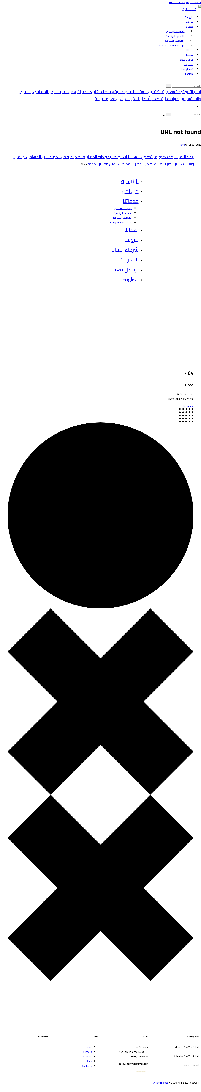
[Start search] (168, 86)
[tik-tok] (42, 1044)
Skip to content (177, 2)
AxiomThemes (160, 1082)
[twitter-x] (143, 293)
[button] (199, 81)
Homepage (187, 406)
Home (182, 144)
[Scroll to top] (199, 1089)
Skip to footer (193, 2)
